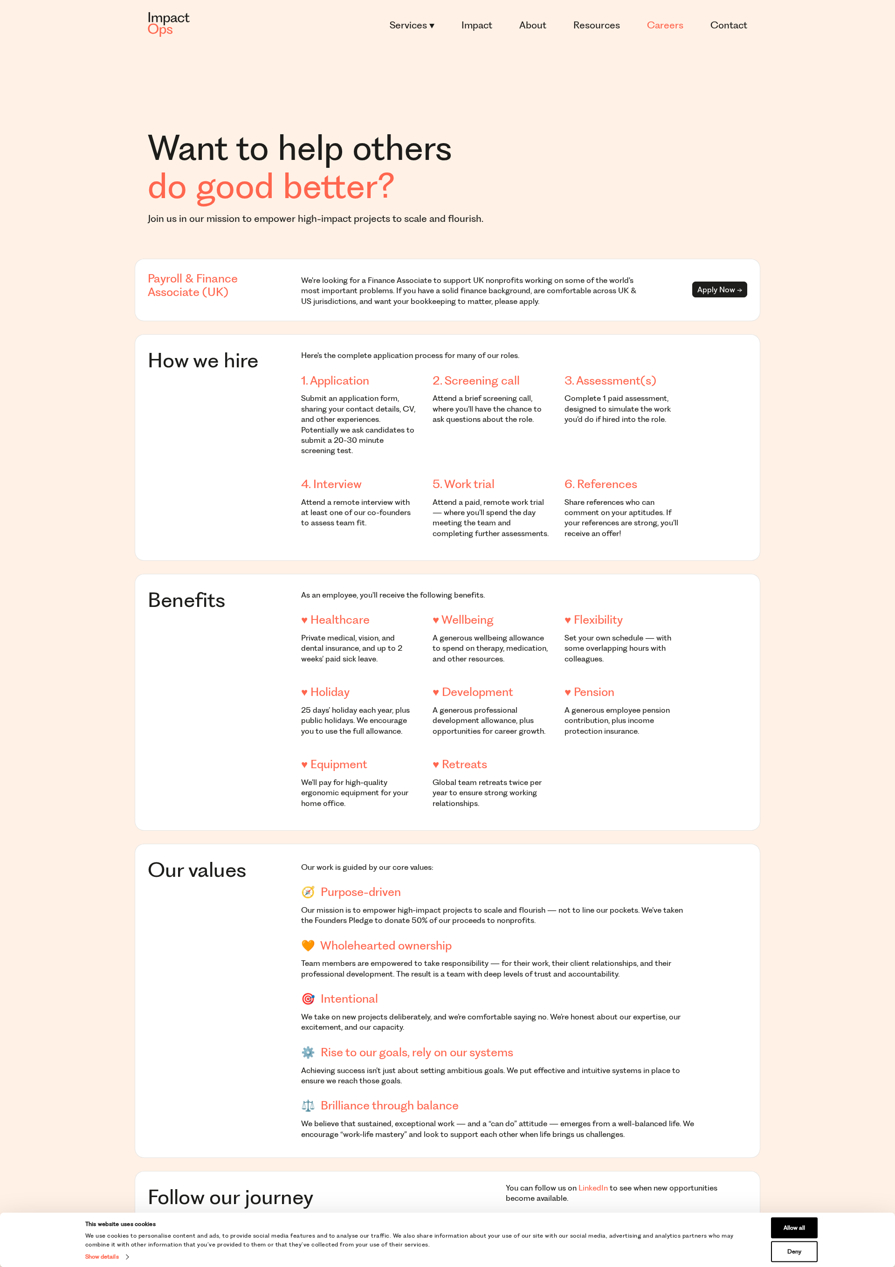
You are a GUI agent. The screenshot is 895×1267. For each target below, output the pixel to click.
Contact (728, 25)
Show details (102, 1256)
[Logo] (169, 25)
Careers (665, 25)
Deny (794, 1251)
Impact (476, 25)
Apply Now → (719, 289)
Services (409, 25)
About (532, 25)
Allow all (794, 1227)
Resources (596, 25)
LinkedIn (593, 1187)
